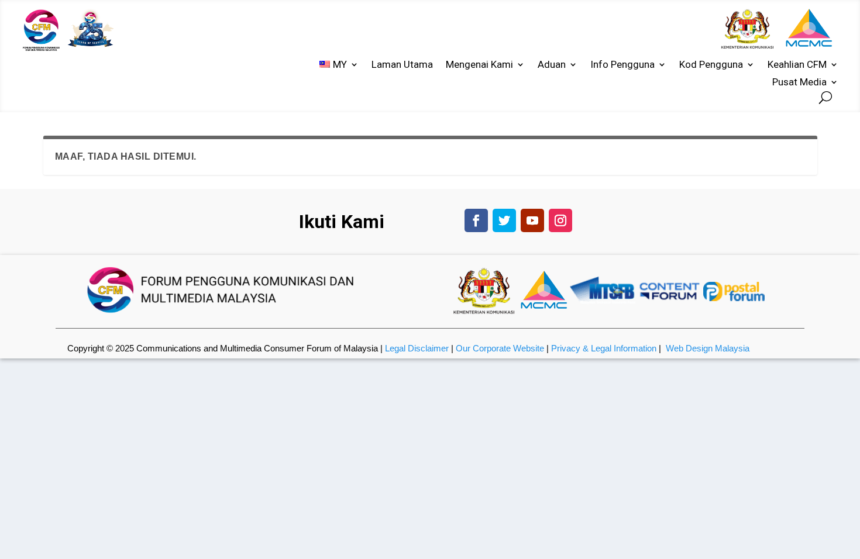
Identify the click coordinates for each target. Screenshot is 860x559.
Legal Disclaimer (417, 348)
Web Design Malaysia (707, 348)
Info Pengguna (622, 65)
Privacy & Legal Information (603, 348)
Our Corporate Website (500, 348)
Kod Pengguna (711, 65)
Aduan (552, 65)
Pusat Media (799, 83)
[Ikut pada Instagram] (560, 220)
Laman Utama (402, 65)
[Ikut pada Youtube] (532, 220)
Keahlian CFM (797, 65)
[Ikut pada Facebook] (476, 220)
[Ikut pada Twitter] (504, 220)
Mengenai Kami (479, 65)
